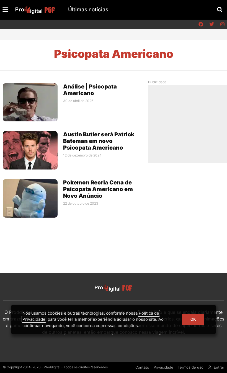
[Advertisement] (189, 123)
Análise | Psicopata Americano (90, 89)
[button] (219, 9)
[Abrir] (5, 9)
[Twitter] (211, 24)
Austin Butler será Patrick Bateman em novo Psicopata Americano (98, 141)
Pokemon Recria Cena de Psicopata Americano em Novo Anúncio (98, 189)
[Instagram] (222, 24)
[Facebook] (200, 24)
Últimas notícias (88, 9)
